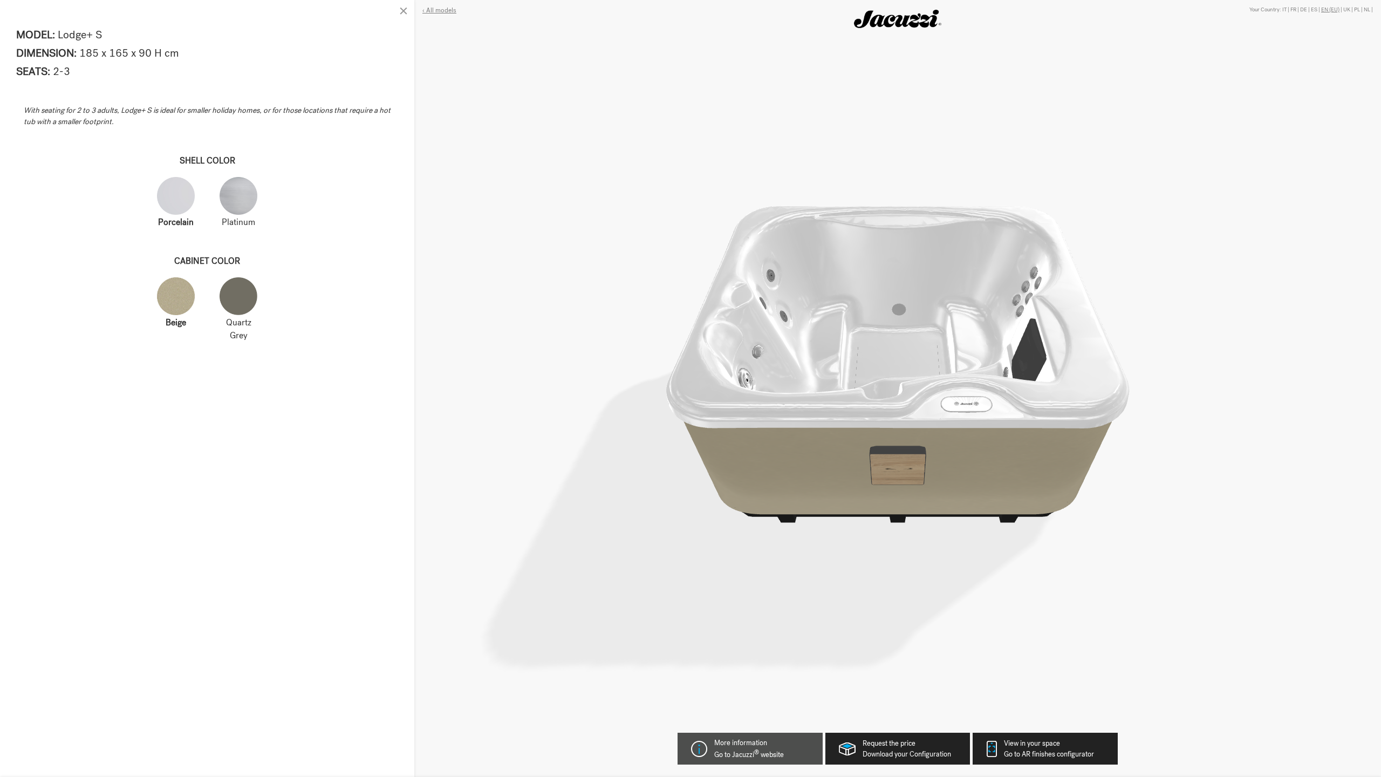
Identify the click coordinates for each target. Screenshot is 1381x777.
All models (440, 10)
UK (1346, 9)
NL (1367, 9)
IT (1284, 9)
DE (1303, 9)
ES (1314, 9)
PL (1357, 9)
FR (1293, 9)
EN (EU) (1330, 9)
